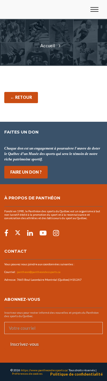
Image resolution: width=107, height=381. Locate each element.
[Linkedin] (30, 232)
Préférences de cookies (27, 373)
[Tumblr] (43, 232)
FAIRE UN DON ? (26, 172)
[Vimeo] (56, 232)
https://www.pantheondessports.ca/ (44, 370)
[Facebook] (6, 232)
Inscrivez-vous (24, 344)
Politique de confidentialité (76, 374)
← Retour (21, 97)
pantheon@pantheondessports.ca (38, 272)
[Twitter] (18, 232)
